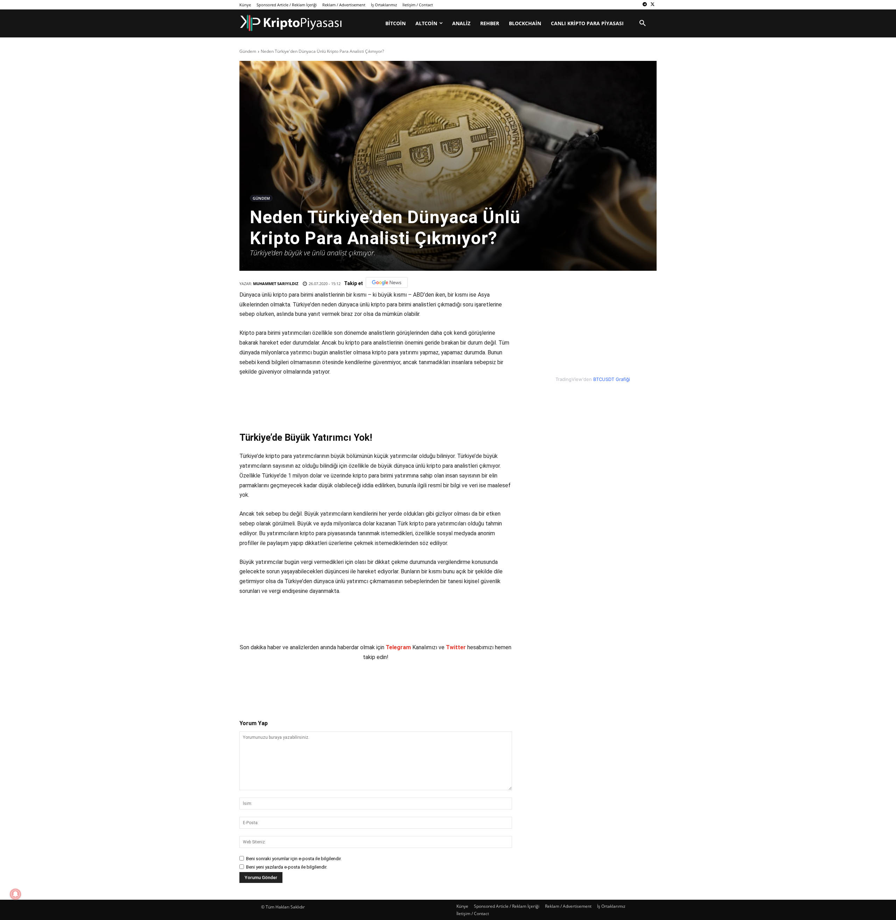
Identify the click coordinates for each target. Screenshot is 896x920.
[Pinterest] (321, 684)
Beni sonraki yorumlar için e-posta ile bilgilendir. (294, 858)
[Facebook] (289, 684)
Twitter (456, 647)
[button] (643, 23)
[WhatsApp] (337, 684)
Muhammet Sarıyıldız (275, 283)
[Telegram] (644, 5)
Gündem (247, 51)
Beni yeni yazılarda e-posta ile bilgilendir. (286, 867)
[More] (369, 684)
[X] (653, 5)
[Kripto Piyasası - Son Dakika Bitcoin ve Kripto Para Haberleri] (291, 22)
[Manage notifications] (15, 894)
